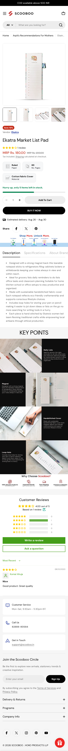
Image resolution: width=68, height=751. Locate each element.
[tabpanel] (34, 292)
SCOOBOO (18, 745)
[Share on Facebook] (16, 229)
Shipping (20, 156)
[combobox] (34, 25)
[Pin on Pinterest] (36, 229)
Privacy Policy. (10, 691)
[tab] (11, 254)
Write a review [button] (34, 540)
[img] (10, 569)
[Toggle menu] (5, 13)
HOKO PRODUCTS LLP (36, 745)
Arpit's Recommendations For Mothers (33, 35)
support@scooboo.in (23, 644)
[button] (10, 147)
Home (6, 35)
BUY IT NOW (34, 210)
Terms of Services (46, 688)
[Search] (61, 25)
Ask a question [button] (34, 548)
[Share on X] (26, 229)
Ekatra (15, 132)
